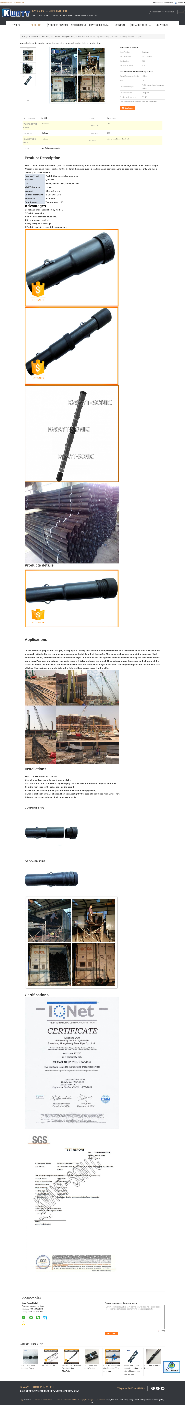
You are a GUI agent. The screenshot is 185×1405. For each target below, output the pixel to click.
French (181, 3)
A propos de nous (58, 24)
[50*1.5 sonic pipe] (51, 1356)
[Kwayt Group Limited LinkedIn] (153, 1388)
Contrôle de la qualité (99, 24)
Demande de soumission (163, 3)
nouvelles (162, 24)
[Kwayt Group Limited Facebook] (158, 1388)
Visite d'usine (78, 24)
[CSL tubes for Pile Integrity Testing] (92, 1356)
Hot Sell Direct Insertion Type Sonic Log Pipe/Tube (71, 1368)
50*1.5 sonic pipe (48, 1365)
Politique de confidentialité (43, 1399)
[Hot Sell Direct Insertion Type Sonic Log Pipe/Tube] (71, 1356)
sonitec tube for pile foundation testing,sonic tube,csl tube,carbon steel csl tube (133, 1369)
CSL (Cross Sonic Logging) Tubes (28, 1366)
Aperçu (16, 24)
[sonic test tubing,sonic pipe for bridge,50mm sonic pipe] (112, 1356)
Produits (36, 24)
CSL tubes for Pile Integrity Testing (90, 1366)
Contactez (129, 108)
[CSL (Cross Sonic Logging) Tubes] (30, 1356)
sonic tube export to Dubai (152, 1366)
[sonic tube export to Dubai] (154, 1356)
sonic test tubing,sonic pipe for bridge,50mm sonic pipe (112, 1368)
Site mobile (27, 1399)
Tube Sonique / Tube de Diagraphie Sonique (59, 36)
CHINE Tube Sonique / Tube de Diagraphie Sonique (75, 1399)
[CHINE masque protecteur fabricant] (16, 12)
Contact (120, 24)
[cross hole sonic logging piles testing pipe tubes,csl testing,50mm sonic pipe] (78, 75)
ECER (91, 1402)
